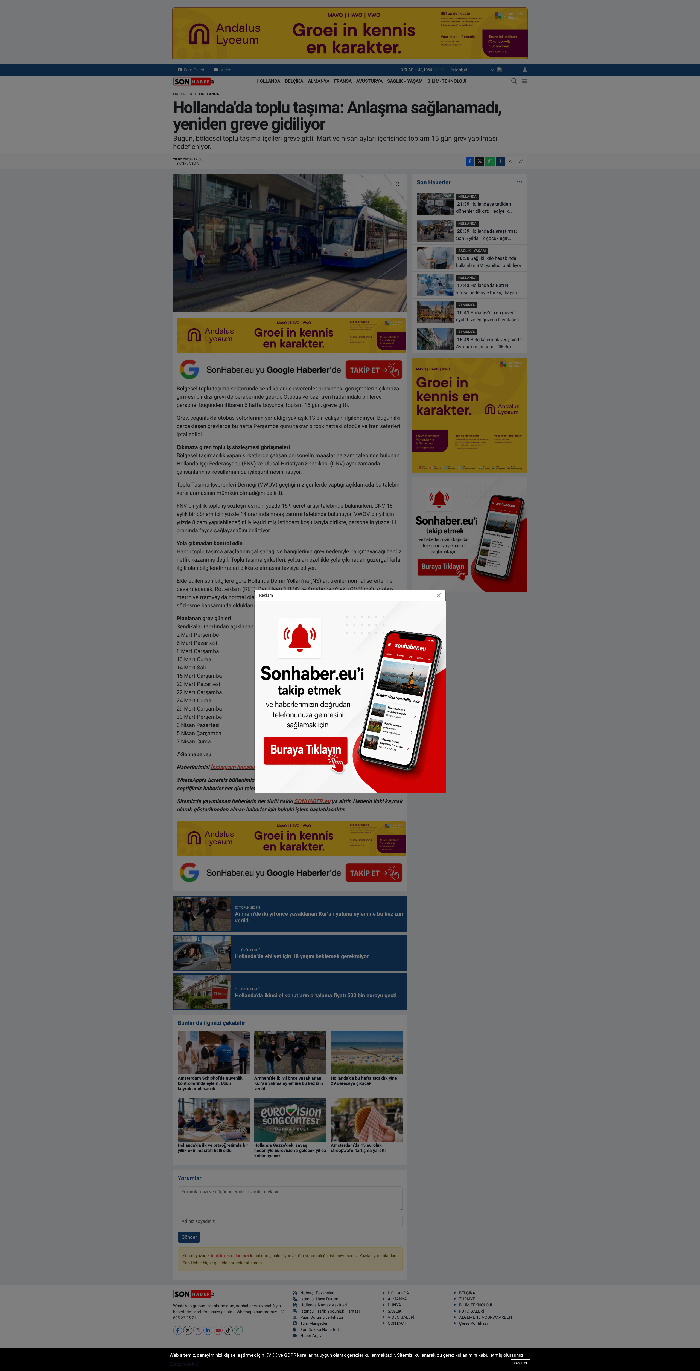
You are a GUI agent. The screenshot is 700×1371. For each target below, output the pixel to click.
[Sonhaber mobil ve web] (350, 696)
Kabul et (520, 1363)
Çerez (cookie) (185, 1364)
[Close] (438, 595)
